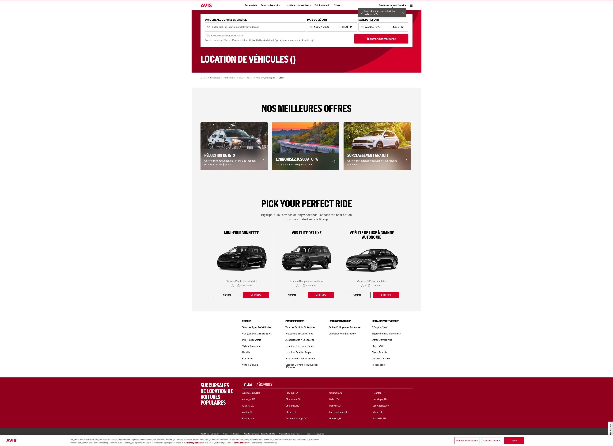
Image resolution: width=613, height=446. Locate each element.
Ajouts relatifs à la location (299, 339)
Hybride (246, 352)
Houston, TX (379, 393)
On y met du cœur (381, 358)
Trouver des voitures (381, 39)
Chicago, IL (291, 412)
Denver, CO (335, 405)
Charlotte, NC (292, 405)
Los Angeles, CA (381, 405)
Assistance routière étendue (300, 358)
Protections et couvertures (299, 333)
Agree (514, 440)
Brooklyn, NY (292, 393)
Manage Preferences (467, 440)
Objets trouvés (379, 352)
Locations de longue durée (299, 346)
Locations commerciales (297, 5)
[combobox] (258, 27)
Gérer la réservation (270, 5)
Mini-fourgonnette (251, 339)
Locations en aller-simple (298, 352)
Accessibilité (378, 364)
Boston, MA (248, 418)
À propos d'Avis (379, 327)
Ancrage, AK (248, 399)
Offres (337, 5)
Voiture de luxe (250, 364)
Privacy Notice (194, 443)
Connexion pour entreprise (342, 333)
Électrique (247, 358)
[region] (306, 440)
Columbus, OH (336, 393)
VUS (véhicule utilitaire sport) (257, 333)
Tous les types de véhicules (256, 327)
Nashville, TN (379, 418)
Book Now (256, 295)
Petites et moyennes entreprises (345, 327)
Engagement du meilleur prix (386, 333)
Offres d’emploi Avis (382, 339)
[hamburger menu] (411, 5)
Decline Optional (491, 440)
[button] (235, 146)
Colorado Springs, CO (296, 418)
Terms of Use (240, 443)
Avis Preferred (322, 5)
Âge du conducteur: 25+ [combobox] (216, 40)
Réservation (251, 5)
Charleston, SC (293, 399)
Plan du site (378, 346)
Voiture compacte (251, 346)
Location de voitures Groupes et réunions (301, 366)
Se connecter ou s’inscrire (392, 5)
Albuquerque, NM (251, 393)
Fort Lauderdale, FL (339, 412)
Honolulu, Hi (335, 418)
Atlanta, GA (248, 405)
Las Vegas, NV (380, 399)
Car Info (227, 295)
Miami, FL (377, 412)
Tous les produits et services (300, 327)
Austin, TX (247, 412)
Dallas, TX (334, 399)
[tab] (249, 384)
